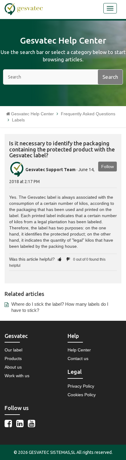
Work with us (17, 375)
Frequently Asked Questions (88, 113)
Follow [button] (107, 166)
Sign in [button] (90, 10)
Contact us (78, 358)
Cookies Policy (82, 394)
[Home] (24, 8)
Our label (13, 349)
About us (13, 367)
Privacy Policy (81, 386)
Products (13, 358)
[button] (59, 259)
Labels (18, 119)
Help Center (79, 349)
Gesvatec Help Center (32, 113)
